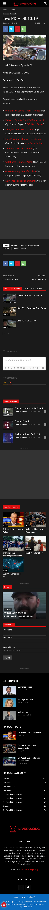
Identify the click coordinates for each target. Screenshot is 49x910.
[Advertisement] (24, 214)
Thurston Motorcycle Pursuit (29, 408)
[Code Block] (27, 368)
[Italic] (8, 368)
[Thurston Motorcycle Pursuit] (8, 412)
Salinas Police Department (19, 148)
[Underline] (11, 368)
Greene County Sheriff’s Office (20, 171)
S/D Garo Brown (35, 124)
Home (5, 10)
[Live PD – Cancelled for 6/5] (13, 564)
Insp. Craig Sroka (33, 142)
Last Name (7, 637)
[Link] (30, 368)
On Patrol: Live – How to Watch (31, 733)
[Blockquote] (23, 368)
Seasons (5, 14)
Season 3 (13, 10)
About (16, 897)
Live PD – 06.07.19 (26, 320)
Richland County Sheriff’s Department (24, 120)
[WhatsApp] (23, 29)
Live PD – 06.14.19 (10, 279)
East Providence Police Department (23, 138)
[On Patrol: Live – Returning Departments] (13, 543)
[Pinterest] (17, 29)
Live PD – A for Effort (34, 553)
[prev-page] (4, 333)
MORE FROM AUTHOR (33, 289)
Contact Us (31, 897)
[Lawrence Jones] (9, 690)
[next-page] (8, 333)
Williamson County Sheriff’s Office (22, 110)
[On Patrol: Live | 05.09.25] (9, 298)
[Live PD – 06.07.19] (9, 323)
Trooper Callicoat (19, 249)
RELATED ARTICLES (12, 289)
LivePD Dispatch (21, 411)
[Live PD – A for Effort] (35, 543)
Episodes (14, 245)
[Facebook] (5, 29)
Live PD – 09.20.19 (38, 279)
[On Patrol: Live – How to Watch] (13, 519)
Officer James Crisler (15, 612)
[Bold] (5, 368)
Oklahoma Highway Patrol (19, 161)
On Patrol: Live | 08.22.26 (27, 434)
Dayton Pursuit (22, 421)
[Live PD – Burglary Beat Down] (9, 311)
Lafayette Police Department (20, 129)
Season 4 (29, 549)
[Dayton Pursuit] (8, 425)
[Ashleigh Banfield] (9, 702)
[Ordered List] (17, 368)
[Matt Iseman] (9, 715)
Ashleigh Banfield (25, 699)
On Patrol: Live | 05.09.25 (29, 295)
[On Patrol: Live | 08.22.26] (8, 438)
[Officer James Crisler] (24, 605)
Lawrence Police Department (20, 180)
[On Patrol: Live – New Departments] (35, 519)
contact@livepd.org (29, 869)
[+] (36, 368)
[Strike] (14, 368)
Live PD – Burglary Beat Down (31, 308)
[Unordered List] (20, 368)
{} (33, 368)
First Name (7, 629)
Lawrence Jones (25, 687)
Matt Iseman (23, 712)
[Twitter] (11, 29)
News (5, 526)
